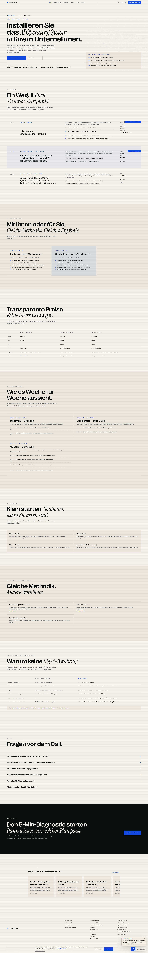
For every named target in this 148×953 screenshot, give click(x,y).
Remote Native (11, 15)
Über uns (83, 2)
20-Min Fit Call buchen (122, 920)
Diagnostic (92, 927)
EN (122, 2)
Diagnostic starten (134, 2)
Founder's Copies (94, 929)
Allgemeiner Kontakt (122, 925)
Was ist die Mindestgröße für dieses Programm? (27, 775)
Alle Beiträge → (116, 872)
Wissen (72, 2)
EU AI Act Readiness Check (96, 925)
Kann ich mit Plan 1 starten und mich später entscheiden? (31, 762)
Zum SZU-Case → (13, 611)
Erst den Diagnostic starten (16, 58)
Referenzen (66, 2)
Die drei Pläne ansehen (35, 58)
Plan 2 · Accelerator (68, 922)
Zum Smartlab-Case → (14, 624)
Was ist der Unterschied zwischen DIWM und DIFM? (28, 756)
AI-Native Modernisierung (70, 927)
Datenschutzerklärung (61, 948)
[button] (138, 949)
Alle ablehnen (98, 949)
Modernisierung (57, 2)
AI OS (50, 2)
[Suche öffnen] (118, 3)
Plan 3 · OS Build (67, 925)
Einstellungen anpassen (40, 950)
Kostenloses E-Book (95, 922)
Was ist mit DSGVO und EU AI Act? (20, 781)
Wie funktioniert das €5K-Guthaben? (22, 787)
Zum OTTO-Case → (80, 611)
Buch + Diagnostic (94, 920)
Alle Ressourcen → (94, 938)
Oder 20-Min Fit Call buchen (132, 838)
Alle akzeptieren (108, 949)
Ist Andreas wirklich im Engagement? (22, 769)
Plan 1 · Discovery (68, 920)
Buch (77, 2)
